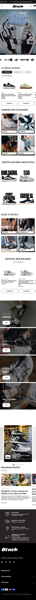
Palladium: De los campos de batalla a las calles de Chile (14, 492)
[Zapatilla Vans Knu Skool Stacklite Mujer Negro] (9, 85)
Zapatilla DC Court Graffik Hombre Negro (20, 456)
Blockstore (5, 571)
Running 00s (24, 232)
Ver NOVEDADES (6, 76)
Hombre (22, 131)
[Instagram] (7, 562)
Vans (2, 92)
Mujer (5, 131)
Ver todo (4, 470)
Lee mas (4, 502)
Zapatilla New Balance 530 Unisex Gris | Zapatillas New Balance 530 (26, 282)
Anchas (5, 232)
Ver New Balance (18, 262)
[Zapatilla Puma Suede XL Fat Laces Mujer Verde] (26, 85)
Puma (19, 92)
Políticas (4, 582)
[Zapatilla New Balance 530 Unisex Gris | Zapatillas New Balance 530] (26, 271)
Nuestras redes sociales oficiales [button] (12, 558)
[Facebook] (3, 562)
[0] (33, 6)
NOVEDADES (7, 72)
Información (6, 576)
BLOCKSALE (17, 72)
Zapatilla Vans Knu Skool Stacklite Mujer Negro (8, 96)
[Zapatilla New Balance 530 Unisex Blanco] (9, 271)
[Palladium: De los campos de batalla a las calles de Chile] (16, 480)
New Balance (5, 279)
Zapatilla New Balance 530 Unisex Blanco (8, 281)
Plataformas (7, 250)
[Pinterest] (11, 562)
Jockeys (28, 72)
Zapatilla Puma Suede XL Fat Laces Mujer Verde (25, 96)
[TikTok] (15, 562)
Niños (22, 153)
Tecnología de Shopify (26, 594)
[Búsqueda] (31, 6)
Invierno (23, 250)
